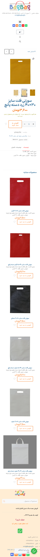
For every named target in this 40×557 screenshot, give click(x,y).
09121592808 (29, 541)
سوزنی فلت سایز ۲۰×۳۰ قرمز (20, 211)
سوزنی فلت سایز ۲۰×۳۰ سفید (20, 422)
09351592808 (30, 544)
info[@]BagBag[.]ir (20, 15)
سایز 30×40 (12, 136)
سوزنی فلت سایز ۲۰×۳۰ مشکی (20, 318)
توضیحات (26, 147)
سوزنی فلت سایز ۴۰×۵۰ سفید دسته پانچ (20, 368)
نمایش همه (31, 52)
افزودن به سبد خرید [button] (25, 222)
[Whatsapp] (26, 25)
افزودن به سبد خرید (15, 124)
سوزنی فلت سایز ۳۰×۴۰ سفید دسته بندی (20, 471)
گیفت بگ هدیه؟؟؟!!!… (31, 515)
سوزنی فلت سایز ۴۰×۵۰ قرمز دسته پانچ (20, 265)
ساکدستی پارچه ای (22, 136)
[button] (20, 21)
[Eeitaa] (17, 25)
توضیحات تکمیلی (16, 147)
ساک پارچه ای (17, 132)
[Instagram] (23, 25)
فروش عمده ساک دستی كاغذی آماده (27, 508)
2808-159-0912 (16, 13)
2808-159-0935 (6, 13)
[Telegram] (20, 25)
